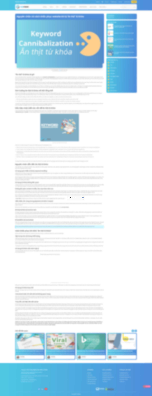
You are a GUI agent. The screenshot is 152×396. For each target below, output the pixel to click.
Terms (83, 199)
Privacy (81, 199)
